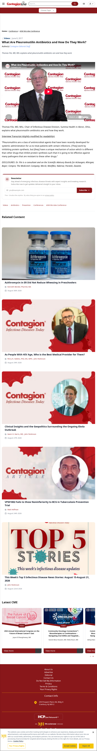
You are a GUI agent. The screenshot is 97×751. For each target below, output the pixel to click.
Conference (13, 31)
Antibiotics (15, 205)
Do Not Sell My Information (48, 680)
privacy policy (49, 195)
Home (4, 31)
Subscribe (83, 190)
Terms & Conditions (48, 686)
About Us (48, 669)
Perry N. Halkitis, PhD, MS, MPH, (20, 359)
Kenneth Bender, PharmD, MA (19, 287)
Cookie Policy (18, 741)
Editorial (48, 675)
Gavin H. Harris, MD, (15, 434)
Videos (5, 205)
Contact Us (48, 678)
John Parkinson (39, 359)
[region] (48, 739)
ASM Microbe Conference (56, 205)
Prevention (26, 205)
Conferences (38, 205)
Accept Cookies (70, 746)
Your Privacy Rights (48, 689)
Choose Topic (46, 10)
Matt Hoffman (12, 509)
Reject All (86, 746)
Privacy (48, 683)
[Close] (93, 732)
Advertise (48, 672)
